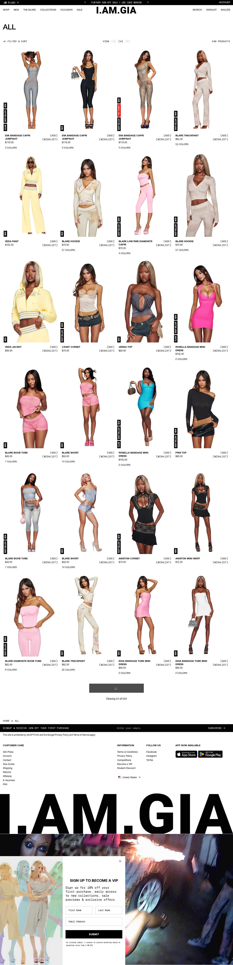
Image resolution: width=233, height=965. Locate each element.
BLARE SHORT (70, 453)
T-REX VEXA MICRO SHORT (77, 767)
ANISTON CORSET (129, 559)
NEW (16, 10)
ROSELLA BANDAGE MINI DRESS (190, 349)
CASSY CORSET (71, 347)
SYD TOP (180, 767)
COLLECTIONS (48, 10)
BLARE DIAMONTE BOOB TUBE (23, 661)
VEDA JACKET (13, 347)
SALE (79, 10)
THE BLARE (29, 10)
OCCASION (66, 10)
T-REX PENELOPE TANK (18, 767)
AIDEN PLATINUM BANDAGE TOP (135, 866)
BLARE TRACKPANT (187, 136)
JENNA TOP (125, 347)
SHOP (6, 10)
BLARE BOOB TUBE (16, 453)
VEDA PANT (12, 241)
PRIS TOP (181, 453)
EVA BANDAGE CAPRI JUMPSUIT (17, 137)
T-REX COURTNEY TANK (189, 864)
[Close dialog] (120, 861)
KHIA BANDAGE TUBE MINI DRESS (134, 662)
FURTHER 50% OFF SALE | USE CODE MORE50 (116, 2)
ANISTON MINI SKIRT (187, 559)
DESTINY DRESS (128, 767)
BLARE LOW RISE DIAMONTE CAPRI (135, 243)
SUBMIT (94, 934)
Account (224, 2)
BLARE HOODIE (71, 241)
